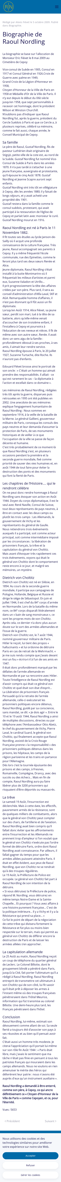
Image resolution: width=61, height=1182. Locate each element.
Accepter (31, 1155)
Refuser (30, 1165)
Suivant (49, 1121)
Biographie (15, 25)
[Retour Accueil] (8, 7)
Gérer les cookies (30, 1175)
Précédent (13, 1121)
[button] (56, 7)
